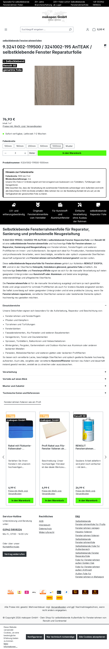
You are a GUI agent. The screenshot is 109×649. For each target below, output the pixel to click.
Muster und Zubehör (13, 386)
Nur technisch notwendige (60, 636)
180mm (20, 146)
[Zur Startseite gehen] (54, 17)
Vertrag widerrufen (14, 554)
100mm (8, 146)
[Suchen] (70, 29)
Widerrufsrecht (46, 532)
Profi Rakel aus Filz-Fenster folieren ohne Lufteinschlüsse (54, 447)
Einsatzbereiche (11, 305)
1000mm (56, 146)
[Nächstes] (106, 457)
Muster (69, 146)
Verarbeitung (10, 372)
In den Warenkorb (72, 153)
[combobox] (43, 29)
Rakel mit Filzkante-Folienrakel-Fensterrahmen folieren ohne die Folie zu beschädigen (20, 447)
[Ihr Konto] (87, 29)
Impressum (44, 525)
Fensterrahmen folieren (87, 535)
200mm (32, 146)
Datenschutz (45, 528)
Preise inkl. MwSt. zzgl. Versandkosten (22, 126)
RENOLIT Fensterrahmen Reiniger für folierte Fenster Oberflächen (88, 447)
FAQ (77, 516)
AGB (41, 521)
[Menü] (6, 29)
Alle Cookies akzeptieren (92, 636)
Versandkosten (58, 607)
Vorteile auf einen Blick (15, 379)
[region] (54, 85)
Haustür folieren (83, 531)
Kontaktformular (11, 546)
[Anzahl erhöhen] (25, 153)
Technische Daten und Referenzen (21, 393)
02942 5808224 (12, 529)
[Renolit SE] (105, 46)
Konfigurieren (35, 636)
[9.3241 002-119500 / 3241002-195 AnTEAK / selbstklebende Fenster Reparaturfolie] (54, 85)
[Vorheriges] (3, 457)
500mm (44, 146)
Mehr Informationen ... (10, 645)
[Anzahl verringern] (5, 153)
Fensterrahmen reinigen (87, 528)
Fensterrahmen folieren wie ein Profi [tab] (22, 402)
